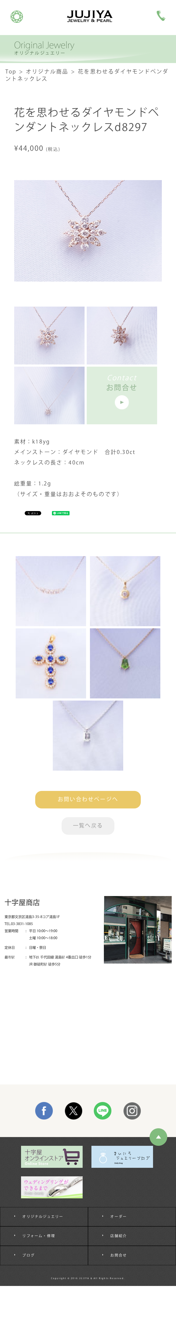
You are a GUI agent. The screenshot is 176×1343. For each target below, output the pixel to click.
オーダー (118, 1216)
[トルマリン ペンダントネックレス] (125, 663)
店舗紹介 (118, 1236)
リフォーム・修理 (38, 1236)
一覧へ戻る (88, 826)
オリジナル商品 (47, 72)
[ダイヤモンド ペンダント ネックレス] (88, 736)
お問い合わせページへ (88, 799)
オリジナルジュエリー (42, 1216)
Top (11, 72)
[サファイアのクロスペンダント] (51, 663)
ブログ (28, 1255)
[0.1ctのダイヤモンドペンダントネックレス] (125, 591)
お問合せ (118, 1255)
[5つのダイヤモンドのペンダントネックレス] (51, 591)
